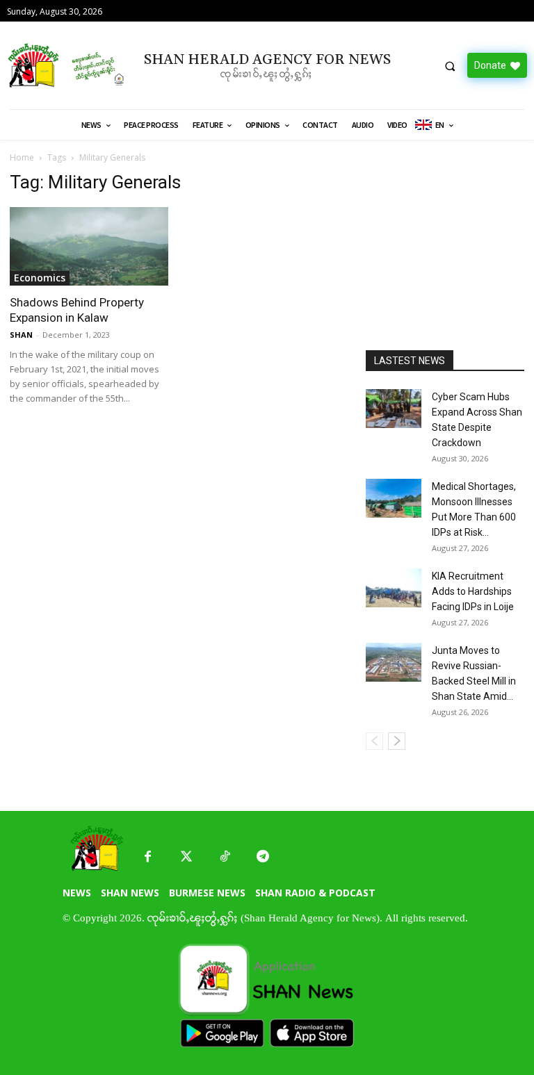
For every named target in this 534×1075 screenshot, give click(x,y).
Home (22, 157)
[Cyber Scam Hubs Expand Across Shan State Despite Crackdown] (393, 408)
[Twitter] (186, 857)
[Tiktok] (224, 857)
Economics (39, 277)
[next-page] (396, 741)
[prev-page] (374, 741)
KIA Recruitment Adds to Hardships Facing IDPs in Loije (473, 591)
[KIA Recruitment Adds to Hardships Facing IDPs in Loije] (393, 587)
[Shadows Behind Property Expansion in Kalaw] (89, 246)
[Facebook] (147, 857)
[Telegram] (262, 857)
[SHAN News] (67, 65)
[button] (449, 66)
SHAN (21, 334)
